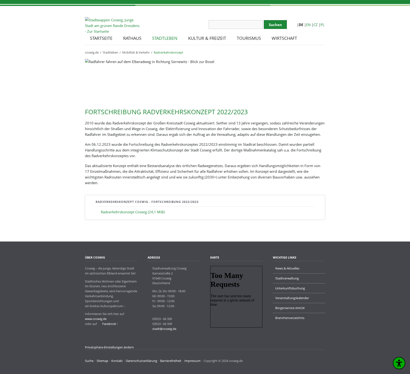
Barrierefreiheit (170, 361)
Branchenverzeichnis (289, 318)
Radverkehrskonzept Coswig (133, 212)
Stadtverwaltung (287, 278)
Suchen (275, 24)
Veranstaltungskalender (292, 298)
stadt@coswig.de (164, 329)
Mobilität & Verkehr (136, 52)
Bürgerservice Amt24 (289, 308)
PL (323, 24)
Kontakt (117, 361)
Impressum (192, 361)
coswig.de (92, 52)
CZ (315, 24)
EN (308, 24)
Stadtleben (110, 52)
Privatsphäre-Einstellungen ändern (109, 347)
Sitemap (102, 361)
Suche (89, 361)
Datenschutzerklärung (141, 361)
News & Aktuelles (287, 268)
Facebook (109, 324)
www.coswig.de (96, 319)
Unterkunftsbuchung (290, 288)
